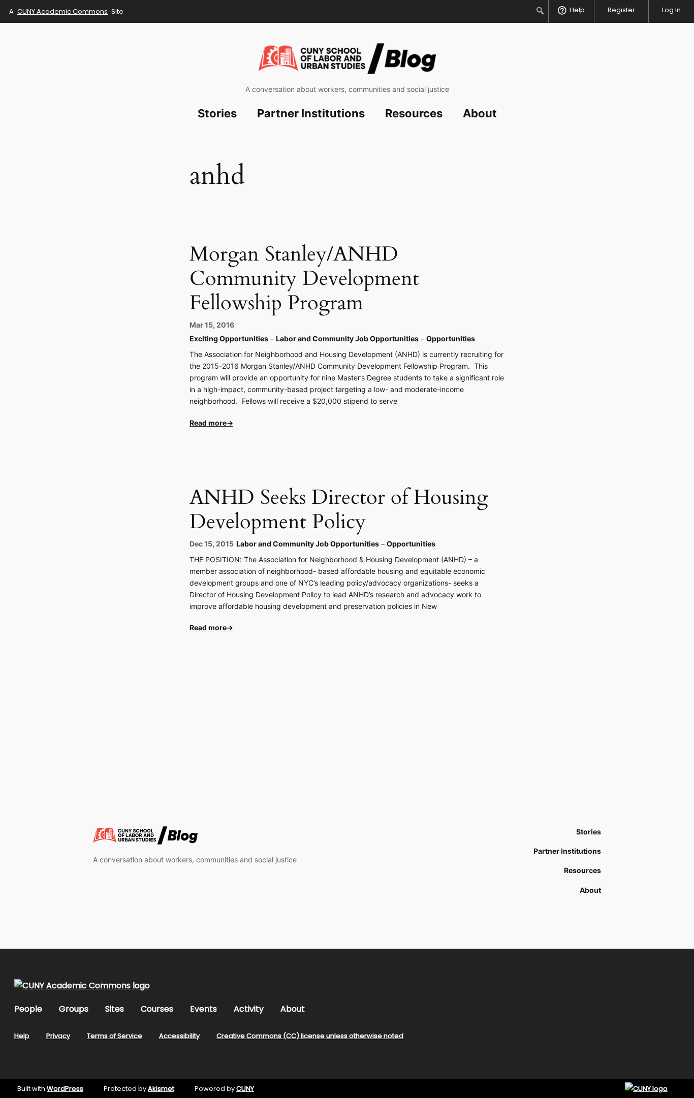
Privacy (58, 1036)
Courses (157, 1009)
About (292, 1009)
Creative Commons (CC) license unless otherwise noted (309, 1036)
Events (203, 1009)
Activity (249, 1009)
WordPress (65, 1088)
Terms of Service (114, 1036)
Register (621, 10)
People (28, 1009)
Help (21, 1036)
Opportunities (450, 338)
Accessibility (179, 1036)
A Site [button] (66, 11)
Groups (73, 1009)
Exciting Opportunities (229, 338)
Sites (114, 1009)
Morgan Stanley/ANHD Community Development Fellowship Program (304, 278)
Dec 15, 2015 (212, 543)
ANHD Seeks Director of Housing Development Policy (339, 510)
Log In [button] (671, 10)
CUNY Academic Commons (62, 11)
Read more (208, 422)
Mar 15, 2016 (212, 324)
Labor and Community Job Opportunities (347, 338)
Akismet (161, 1088)
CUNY (245, 1088)
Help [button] (577, 10)
